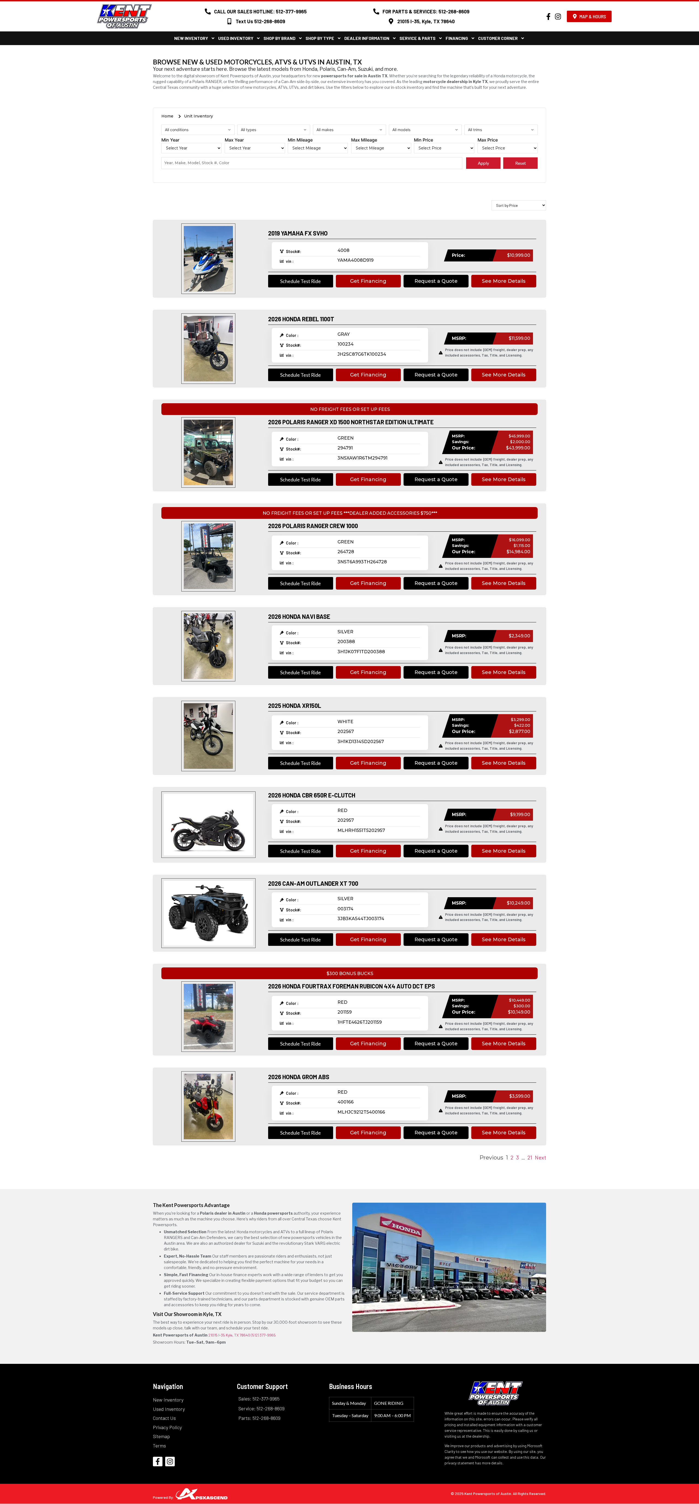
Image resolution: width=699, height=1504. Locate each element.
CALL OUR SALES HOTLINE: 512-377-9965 (260, 11)
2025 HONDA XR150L (294, 705)
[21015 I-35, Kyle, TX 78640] (391, 21)
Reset (520, 163)
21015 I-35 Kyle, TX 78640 (229, 1335)
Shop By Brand (279, 38)
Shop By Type (320, 38)
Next (540, 1157)
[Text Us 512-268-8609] (229, 21)
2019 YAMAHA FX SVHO (298, 233)
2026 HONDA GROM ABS (298, 1076)
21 (530, 1157)
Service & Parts (417, 38)
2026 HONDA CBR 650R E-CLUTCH (311, 795)
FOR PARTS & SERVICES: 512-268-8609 (426, 11)
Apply (483, 163)
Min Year (170, 140)
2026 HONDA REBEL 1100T (301, 318)
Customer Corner (498, 38)
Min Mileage (300, 140)
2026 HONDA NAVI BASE (299, 616)
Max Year (234, 140)
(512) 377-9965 (263, 1335)
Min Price (423, 140)
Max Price (488, 140)
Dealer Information (366, 38)
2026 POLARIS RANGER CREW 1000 (313, 525)
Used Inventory (235, 38)
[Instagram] (558, 16)
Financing (457, 38)
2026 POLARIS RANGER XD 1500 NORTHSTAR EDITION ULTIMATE (351, 421)
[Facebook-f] (548, 16)
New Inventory (191, 38)
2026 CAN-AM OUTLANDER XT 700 (313, 883)
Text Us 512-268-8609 (260, 21)
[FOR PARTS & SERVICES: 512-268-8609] (376, 11)
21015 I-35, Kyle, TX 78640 (426, 21)
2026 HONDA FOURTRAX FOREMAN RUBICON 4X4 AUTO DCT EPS (351, 986)
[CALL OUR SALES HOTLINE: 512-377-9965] (208, 11)
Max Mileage (364, 140)
